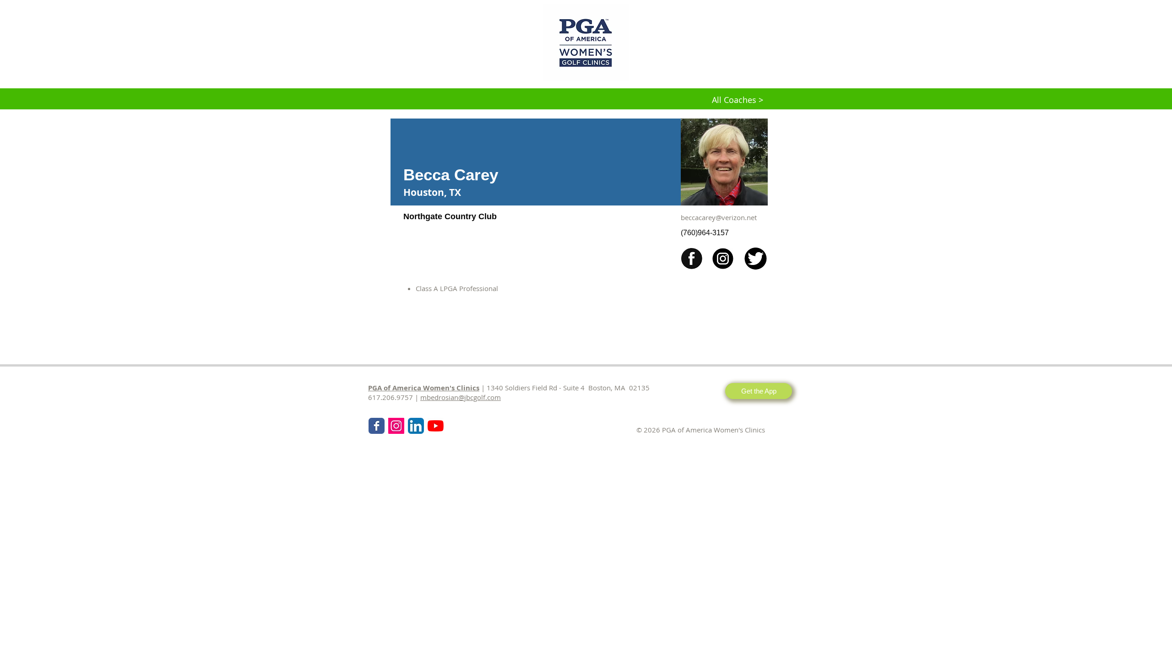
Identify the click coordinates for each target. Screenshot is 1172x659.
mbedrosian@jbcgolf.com (460, 397)
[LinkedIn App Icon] (416, 426)
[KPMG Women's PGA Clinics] (436, 426)
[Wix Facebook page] (377, 426)
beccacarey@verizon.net (719, 217)
